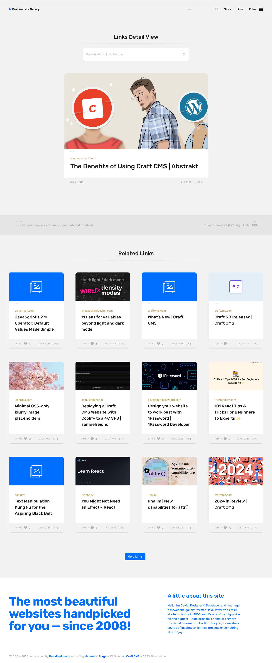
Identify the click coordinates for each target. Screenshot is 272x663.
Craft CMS (133, 656)
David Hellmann (59, 656)
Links (240, 9)
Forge (103, 656)
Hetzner (90, 656)
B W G (26, 9)
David (185, 605)
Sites (227, 9)
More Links (135, 556)
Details (136, 182)
